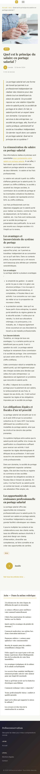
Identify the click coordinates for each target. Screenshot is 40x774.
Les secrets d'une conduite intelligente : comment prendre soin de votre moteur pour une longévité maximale (19, 673)
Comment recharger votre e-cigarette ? (19, 688)
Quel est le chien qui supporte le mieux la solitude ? (19, 701)
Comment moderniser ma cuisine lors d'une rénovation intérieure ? (19, 632)
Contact (5, 761)
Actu (10, 7)
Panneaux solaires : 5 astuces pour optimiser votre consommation (17, 639)
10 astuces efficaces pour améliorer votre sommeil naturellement (18, 611)
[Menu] (23, 2)
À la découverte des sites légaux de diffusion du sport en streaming (18, 604)
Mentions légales (8, 757)
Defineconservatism (12, 727)
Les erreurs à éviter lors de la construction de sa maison (16, 708)
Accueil (4, 7)
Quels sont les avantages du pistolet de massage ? (19, 625)
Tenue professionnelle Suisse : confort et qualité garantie (20, 694)
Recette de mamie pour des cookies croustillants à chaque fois (18, 646)
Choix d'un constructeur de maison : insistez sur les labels (18, 618)
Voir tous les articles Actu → (14, 577)
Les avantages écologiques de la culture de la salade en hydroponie (19, 665)
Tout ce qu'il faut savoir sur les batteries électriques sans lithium (20, 682)
